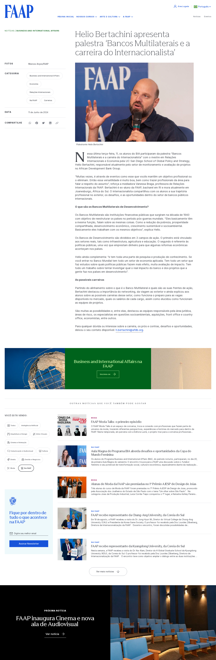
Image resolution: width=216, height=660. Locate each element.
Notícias (197, 16)
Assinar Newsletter (29, 543)
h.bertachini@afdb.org (129, 329)
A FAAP (126, 17)
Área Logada (183, 6)
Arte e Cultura (109, 17)
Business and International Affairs (37, 31)
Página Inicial (66, 17)
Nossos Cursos (85, 17)
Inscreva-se (105, 374)
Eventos (207, 16)
